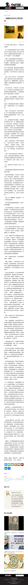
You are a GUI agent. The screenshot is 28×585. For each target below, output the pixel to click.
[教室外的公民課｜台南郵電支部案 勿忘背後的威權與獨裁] (14, 523)
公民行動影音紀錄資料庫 (14, 578)
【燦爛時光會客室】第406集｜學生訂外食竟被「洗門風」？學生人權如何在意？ (13, 552)
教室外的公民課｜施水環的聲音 (10, 570)
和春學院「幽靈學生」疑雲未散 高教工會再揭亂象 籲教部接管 (9, 479)
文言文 (7, 473)
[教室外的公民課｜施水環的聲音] (14, 561)
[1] (6, 384)
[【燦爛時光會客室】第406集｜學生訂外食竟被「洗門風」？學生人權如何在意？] (14, 542)
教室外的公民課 (7, 15)
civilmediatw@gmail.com (14, 583)
